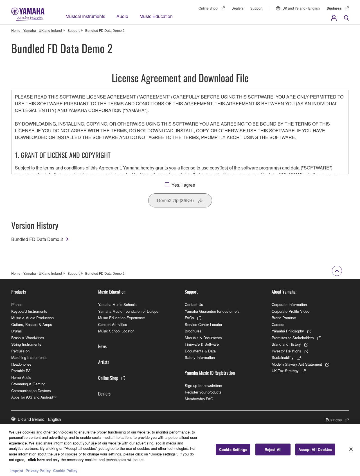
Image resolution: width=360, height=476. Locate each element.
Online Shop (208, 8)
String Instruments (26, 344)
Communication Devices (31, 390)
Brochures (193, 331)
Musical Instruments (85, 16)
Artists (103, 362)
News (102, 346)
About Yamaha (284, 291)
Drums (16, 331)
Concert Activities (112, 324)
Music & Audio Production (32, 317)
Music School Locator (116, 331)
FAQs (189, 317)
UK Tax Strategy (285, 370)
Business (334, 8)
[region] (180, 450)
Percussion (20, 351)
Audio (122, 16)
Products (18, 291)
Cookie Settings (233, 449)
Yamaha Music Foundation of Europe (128, 311)
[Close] (351, 449)
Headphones (21, 364)
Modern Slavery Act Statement (297, 364)
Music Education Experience (121, 317)
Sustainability (283, 357)
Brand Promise (284, 317)
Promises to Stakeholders (293, 337)
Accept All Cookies (315, 449)
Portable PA (21, 370)
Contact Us (194, 304)
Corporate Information (289, 304)
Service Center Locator (203, 324)
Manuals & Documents (203, 337)
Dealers (237, 8)
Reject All (273, 449)
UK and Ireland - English (301, 8)
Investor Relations (286, 351)
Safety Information (200, 357)
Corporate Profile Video (290, 311)
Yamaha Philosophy (288, 331)
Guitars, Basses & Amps (31, 324)
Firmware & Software (202, 344)
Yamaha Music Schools (117, 304)
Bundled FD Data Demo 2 (37, 239)
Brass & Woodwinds (27, 337)
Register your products (203, 392)
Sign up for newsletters (203, 385)
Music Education (156, 16)
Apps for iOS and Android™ (34, 397)
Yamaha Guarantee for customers (212, 311)
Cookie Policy (65, 470)
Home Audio (21, 377)
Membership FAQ (199, 398)
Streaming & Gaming (28, 383)
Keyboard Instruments (29, 311)
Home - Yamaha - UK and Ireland (36, 30)
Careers (278, 324)
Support (256, 8)
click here (36, 459)
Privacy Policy (38, 470)
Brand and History (286, 344)
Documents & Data (200, 351)
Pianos (16, 304)
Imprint (16, 470)
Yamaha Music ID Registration (210, 372)
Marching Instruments (29, 357)
